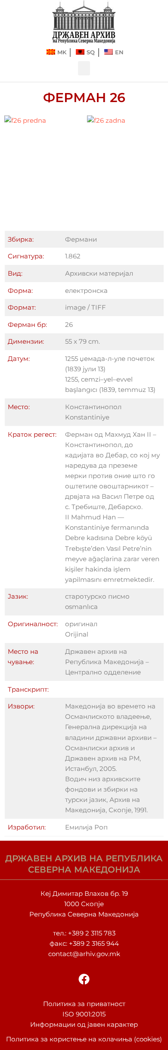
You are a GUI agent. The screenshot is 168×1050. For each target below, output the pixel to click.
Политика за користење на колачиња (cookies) (84, 1039)
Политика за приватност (84, 1004)
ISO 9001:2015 (84, 1014)
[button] (84, 68)
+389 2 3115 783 (91, 933)
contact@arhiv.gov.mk (84, 954)
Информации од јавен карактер (84, 1024)
